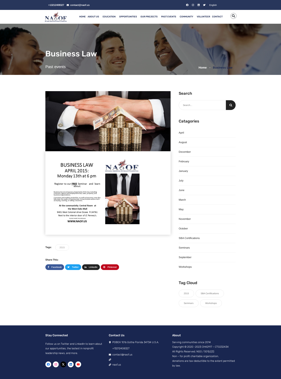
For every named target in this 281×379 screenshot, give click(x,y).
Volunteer (203, 16)
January (183, 171)
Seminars (184, 247)
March (182, 199)
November (185, 219)
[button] (233, 16)
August (183, 142)
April (181, 132)
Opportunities (128, 16)
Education (109, 16)
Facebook (56, 267)
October (183, 228)
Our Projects (149, 16)
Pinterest (112, 267)
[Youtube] (78, 364)
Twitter (75, 267)
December (185, 151)
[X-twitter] (63, 364)
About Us (93, 16)
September (185, 257)
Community (186, 16)
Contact (217, 16)
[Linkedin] (198, 5)
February (184, 161)
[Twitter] (204, 5)
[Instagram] (192, 5)
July (181, 180)
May (181, 209)
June (181, 190)
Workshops (185, 266)
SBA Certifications (189, 238)
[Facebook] (187, 5)
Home (82, 16)
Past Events (168, 16)
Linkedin (92, 267)
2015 (62, 247)
